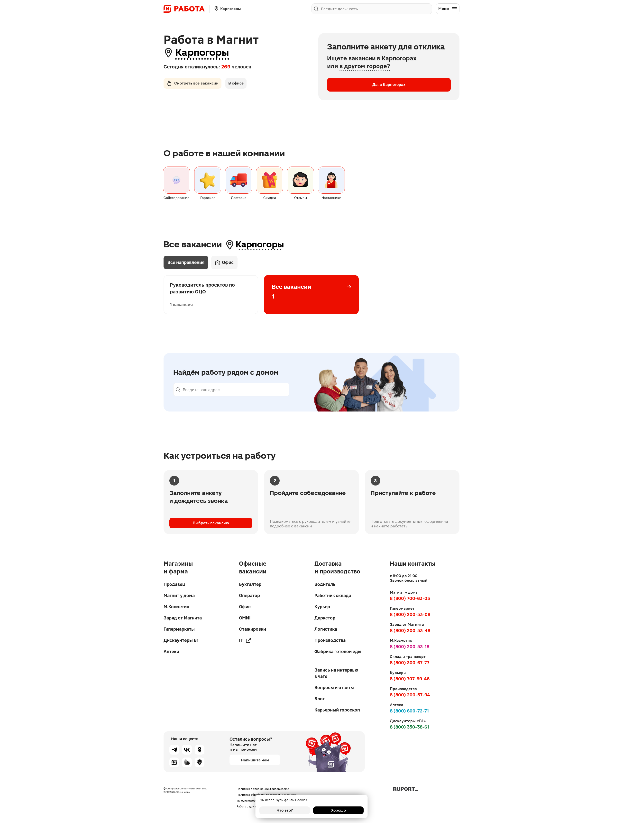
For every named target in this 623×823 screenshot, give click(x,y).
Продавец (174, 584)
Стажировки (252, 629)
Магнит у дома (179, 595)
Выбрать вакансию (211, 523)
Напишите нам (255, 760)
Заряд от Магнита (183, 617)
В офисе (236, 83)
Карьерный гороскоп (337, 709)
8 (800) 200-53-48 (410, 630)
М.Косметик (176, 606)
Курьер (322, 606)
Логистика (325, 629)
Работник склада (332, 595)
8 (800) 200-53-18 (409, 646)
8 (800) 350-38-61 (409, 726)
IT (241, 640)
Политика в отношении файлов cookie (263, 789)
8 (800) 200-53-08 (410, 614)
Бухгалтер (250, 584)
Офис (228, 262)
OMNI (245, 617)
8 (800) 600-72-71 (409, 710)
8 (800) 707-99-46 (410, 678)
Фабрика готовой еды (337, 651)
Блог (319, 698)
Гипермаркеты (179, 629)
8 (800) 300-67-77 (409, 662)
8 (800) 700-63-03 (410, 598)
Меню (443, 8)
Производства (330, 640)
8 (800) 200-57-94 (410, 694)
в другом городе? (364, 66)
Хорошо (338, 810)
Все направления (185, 262)
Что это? (285, 810)
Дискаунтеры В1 (181, 640)
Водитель (324, 584)
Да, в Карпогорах (388, 84)
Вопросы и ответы (334, 687)
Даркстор (324, 617)
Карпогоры (202, 52)
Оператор (249, 595)
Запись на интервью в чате (336, 673)
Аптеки (171, 651)
